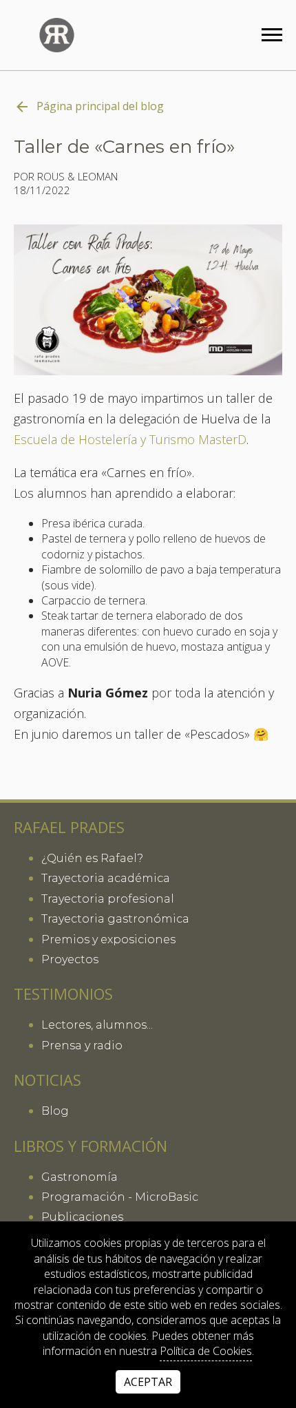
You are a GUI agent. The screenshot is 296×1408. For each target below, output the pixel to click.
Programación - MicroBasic (119, 1197)
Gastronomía (79, 1177)
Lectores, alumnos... (97, 1024)
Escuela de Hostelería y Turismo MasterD (130, 440)
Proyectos (69, 959)
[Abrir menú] (272, 34)
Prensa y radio (82, 1045)
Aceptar (148, 1381)
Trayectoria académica (105, 878)
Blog (55, 1110)
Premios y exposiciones (108, 939)
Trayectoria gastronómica (115, 918)
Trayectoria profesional (107, 898)
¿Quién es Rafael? (92, 858)
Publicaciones (82, 1216)
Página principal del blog (100, 106)
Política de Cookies (206, 1350)
